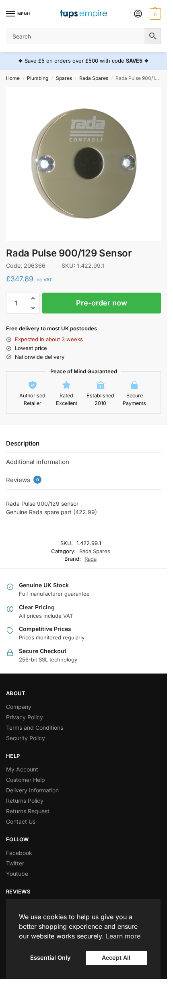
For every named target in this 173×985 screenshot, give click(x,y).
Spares (64, 78)
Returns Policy (24, 800)
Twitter (15, 863)
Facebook (19, 852)
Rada (90, 559)
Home (13, 78)
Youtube (17, 873)
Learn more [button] (123, 936)
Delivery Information (32, 790)
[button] (154, 14)
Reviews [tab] (22, 480)
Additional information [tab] (37, 462)
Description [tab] (22, 443)
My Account (22, 769)
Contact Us (20, 821)
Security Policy (25, 738)
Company (18, 706)
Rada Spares (93, 78)
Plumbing (37, 78)
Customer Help (25, 779)
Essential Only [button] (50, 957)
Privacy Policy (24, 717)
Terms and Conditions (34, 727)
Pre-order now (101, 303)
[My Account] (138, 14)
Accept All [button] (116, 957)
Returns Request (27, 811)
